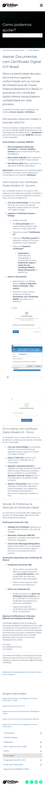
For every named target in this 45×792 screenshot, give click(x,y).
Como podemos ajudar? (17, 27)
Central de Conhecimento (13, 50)
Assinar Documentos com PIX (14, 706)
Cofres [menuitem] (6, 751)
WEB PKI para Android (29, 160)
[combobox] (21, 35)
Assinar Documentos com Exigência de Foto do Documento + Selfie (20, 700)
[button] (40, 733)
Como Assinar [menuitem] (9, 756)
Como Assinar (33, 50)
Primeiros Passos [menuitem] (10, 738)
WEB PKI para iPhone (26, 166)
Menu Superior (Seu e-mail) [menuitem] (15, 747)
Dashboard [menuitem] (8, 742)
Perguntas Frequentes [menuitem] (13, 765)
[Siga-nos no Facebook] (27, 782)
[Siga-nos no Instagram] (31, 782)
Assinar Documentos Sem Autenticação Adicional (21, 719)
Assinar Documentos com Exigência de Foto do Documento (20, 725)
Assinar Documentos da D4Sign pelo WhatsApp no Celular (21, 712)
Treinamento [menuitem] (9, 733)
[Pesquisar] (40, 35)
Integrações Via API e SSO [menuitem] (14, 760)
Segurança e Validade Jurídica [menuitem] (16, 769)
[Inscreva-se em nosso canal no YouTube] (36, 782)
